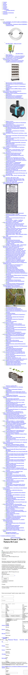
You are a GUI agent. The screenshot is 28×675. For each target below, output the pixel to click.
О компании (6, 9)
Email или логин (23, 627)
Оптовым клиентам (10, 10)
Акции (4, 3)
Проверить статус (25, 632)
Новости (5, 11)
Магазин (5, 4)
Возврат (5, 8)
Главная (5, 2)
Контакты (5, 13)
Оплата (4, 5)
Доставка (5, 6)
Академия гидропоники (8, 12)
